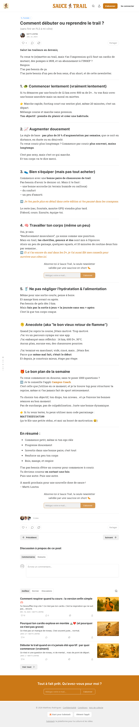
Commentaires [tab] (28, 557)
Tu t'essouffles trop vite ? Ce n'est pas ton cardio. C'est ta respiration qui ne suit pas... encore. (56, 607)
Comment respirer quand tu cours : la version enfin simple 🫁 (56, 600)
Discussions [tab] (47, 591)
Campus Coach (61, 382)
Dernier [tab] (35, 591)
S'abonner (110, 6)
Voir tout (26, 667)
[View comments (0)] (32, 43)
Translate (26, 18)
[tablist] (33, 557)
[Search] (93, 6)
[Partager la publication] (99, 6)
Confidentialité (69, 707)
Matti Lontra (32, 34)
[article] (69, 607)
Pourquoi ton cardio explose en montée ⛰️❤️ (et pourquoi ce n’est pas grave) (56, 625)
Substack (50, 721)
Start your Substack (61, 714)
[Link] (16, 86)
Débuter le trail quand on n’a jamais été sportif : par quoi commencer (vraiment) (54, 647)
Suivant (109, 537)
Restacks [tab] (41, 557)
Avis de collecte (96, 707)
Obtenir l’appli (82, 714)
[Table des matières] (3, 363)
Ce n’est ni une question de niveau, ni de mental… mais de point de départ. (55, 652)
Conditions (83, 707)
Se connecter (127, 6)
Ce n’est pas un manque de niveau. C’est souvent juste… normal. (50, 630)
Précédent (31, 537)
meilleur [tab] (25, 591)
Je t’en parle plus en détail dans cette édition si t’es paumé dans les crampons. (71, 201)
